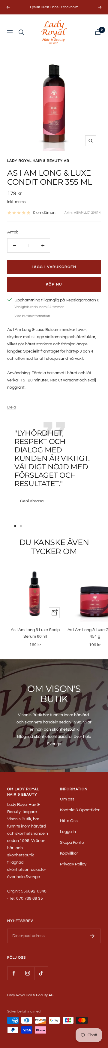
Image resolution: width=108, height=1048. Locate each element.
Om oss (67, 799)
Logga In (68, 832)
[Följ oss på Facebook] (14, 973)
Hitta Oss (69, 821)
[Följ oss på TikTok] (41, 973)
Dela (11, 407)
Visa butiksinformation (32, 316)
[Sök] (21, 32)
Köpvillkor (69, 853)
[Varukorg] (98, 32)
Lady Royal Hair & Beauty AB (38, 161)
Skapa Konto (72, 842)
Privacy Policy (73, 864)
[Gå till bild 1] (15, 526)
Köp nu (54, 284)
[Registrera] (92, 936)
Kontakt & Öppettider (80, 810)
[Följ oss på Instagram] (27, 973)
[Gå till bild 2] (21, 526)
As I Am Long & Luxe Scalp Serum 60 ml (35, 633)
